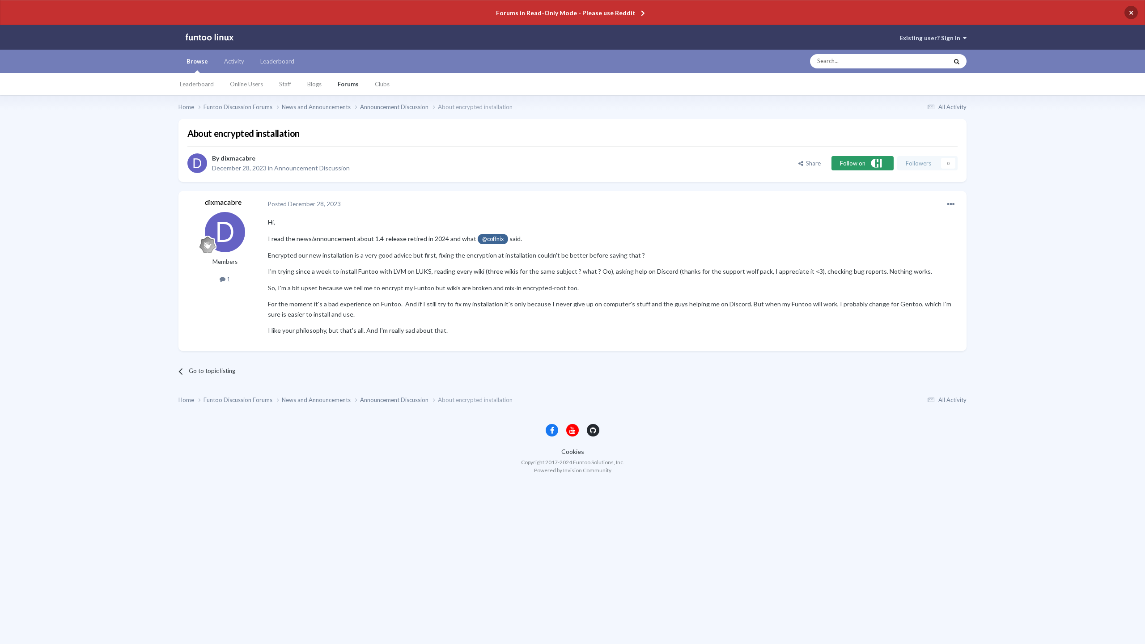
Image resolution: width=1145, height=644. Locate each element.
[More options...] (951, 204)
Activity (234, 61)
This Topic (926, 61)
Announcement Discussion (312, 168)
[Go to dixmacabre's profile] (197, 163)
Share (812, 163)
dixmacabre (238, 158)
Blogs (314, 84)
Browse (197, 61)
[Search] (957, 61)
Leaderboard (197, 84)
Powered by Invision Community (572, 470)
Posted (304, 204)
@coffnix (493, 239)
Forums (348, 84)
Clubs (382, 84)
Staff (285, 84)
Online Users (246, 84)
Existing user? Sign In (931, 38)
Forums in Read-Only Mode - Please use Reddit (566, 13)
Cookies (572, 451)
